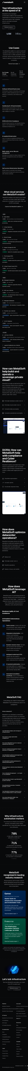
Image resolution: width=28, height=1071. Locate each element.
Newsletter (18, 1035)
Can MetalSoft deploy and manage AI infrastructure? (11, 731)
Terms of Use (5, 1051)
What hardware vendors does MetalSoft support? (12, 767)
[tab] (5, 75)
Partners (18, 1051)
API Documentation (6, 1041)
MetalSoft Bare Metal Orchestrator (9, 1008)
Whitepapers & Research (21, 1027)
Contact (18, 1046)
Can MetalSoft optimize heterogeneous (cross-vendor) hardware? (12, 755)
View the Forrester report (11, 941)
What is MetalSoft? (7, 711)
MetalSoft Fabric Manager (7, 1011)
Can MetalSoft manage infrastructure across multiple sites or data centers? (11, 792)
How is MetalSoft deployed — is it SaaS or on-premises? (12, 773)
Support (18, 1053)
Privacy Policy (5, 1053)
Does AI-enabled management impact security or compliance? (11, 749)
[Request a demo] (8, 28)
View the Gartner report (10, 913)
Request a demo (19, 1056)
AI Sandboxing (5, 1020)
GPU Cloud (4, 1022)
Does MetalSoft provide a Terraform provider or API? (11, 786)
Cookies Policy (5, 1055)
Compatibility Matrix (6, 1037)
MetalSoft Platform (6, 1006)
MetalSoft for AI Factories (7, 1018)
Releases (18, 1032)
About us (18, 1044)
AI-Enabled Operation (6, 1025)
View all (18, 1018)
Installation (4, 1034)
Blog (17, 1025)
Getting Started (5, 1039)
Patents (3, 1058)
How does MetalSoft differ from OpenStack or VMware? (10, 798)
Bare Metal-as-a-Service (21, 1016)
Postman (4, 1044)
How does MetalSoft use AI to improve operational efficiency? (11, 743)
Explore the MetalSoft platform (13, 206)
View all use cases (13, 63)
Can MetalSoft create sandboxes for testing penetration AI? (11, 761)
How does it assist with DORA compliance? (9, 737)
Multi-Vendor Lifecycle (20, 1013)
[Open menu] (24, 2)
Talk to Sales (19, 1049)
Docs (3, 1032)
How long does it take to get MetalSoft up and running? (12, 780)
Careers (18, 1037)
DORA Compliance (20, 1008)
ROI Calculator (19, 1030)
